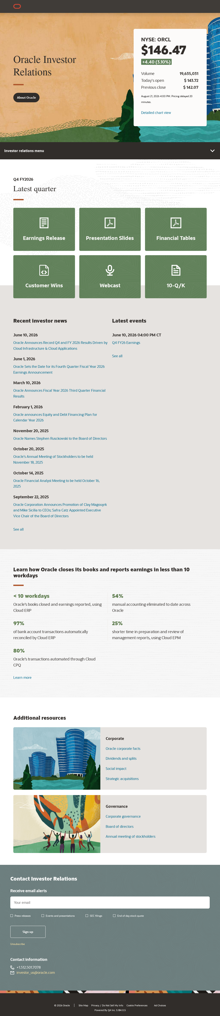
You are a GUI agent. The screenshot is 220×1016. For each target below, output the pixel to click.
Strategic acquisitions (122, 779)
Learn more (22, 677)
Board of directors (119, 826)
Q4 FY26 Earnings (126, 342)
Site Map (83, 1005)
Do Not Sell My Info (112, 1005)
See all (18, 529)
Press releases (23, 915)
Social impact (116, 768)
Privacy (95, 1005)
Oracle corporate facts (123, 748)
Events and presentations (60, 915)
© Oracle (62, 1005)
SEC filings (96, 915)
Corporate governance (123, 816)
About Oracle (26, 97)
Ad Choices (160, 1005)
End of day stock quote (130, 915)
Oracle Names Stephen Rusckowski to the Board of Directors (60, 438)
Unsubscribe (17, 944)
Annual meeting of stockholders (130, 836)
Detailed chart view (156, 112)
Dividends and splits (121, 758)
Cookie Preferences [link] (137, 1005)
